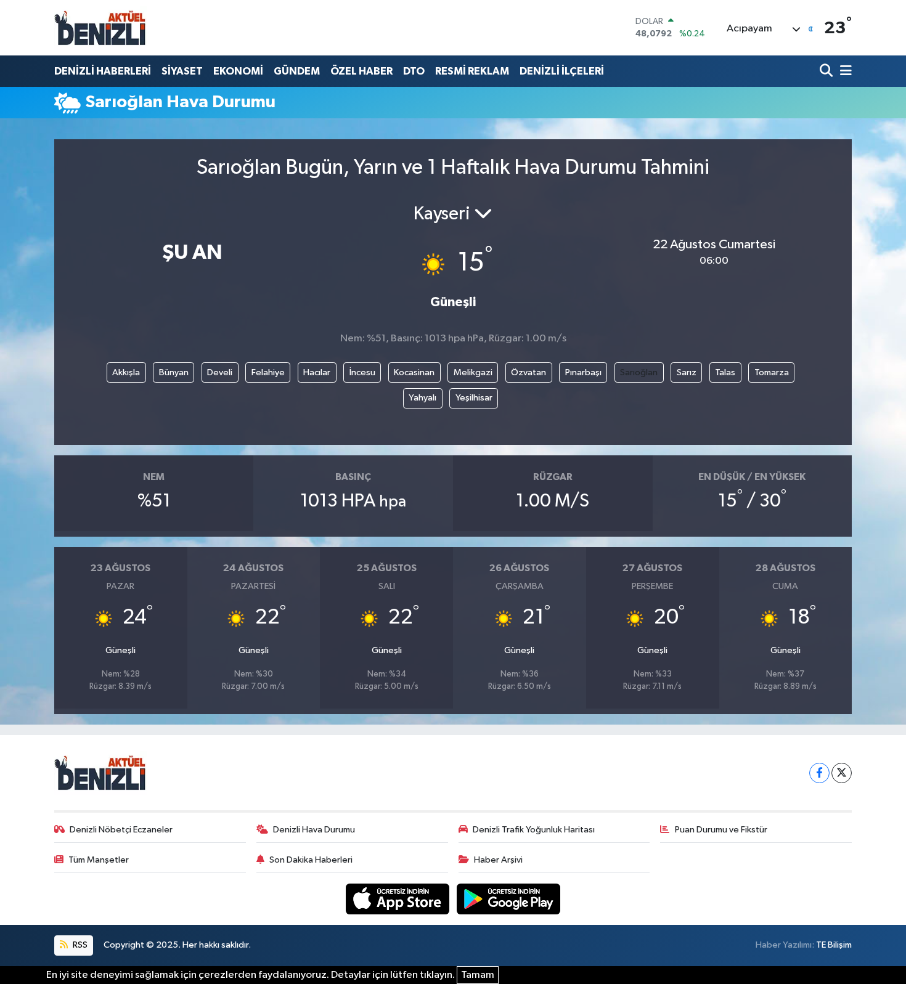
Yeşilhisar (473, 397)
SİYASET (182, 71)
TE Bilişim (834, 944)
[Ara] (827, 71)
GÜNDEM (297, 71)
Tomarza (771, 372)
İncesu (362, 372)
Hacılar (316, 372)
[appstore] (398, 898)
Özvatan (528, 372)
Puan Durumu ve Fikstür (721, 829)
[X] (841, 773)
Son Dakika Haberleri (311, 859)
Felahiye (268, 372)
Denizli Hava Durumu (314, 829)
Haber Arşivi (498, 859)
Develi (219, 372)
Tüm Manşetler (98, 859)
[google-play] (508, 898)
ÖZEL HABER (361, 71)
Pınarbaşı (583, 372)
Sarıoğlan (639, 372)
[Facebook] (819, 773)
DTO (414, 71)
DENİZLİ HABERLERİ (102, 71)
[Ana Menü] (843, 71)
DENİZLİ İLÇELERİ (562, 71)
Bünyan (174, 372)
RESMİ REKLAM (472, 71)
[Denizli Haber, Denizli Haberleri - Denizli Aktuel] (100, 27)
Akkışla (126, 372)
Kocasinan (414, 372)
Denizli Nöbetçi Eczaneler (121, 829)
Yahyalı (422, 397)
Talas (725, 372)
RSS (79, 944)
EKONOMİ (238, 71)
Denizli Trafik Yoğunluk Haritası (534, 829)
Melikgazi (473, 372)
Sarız (686, 372)
